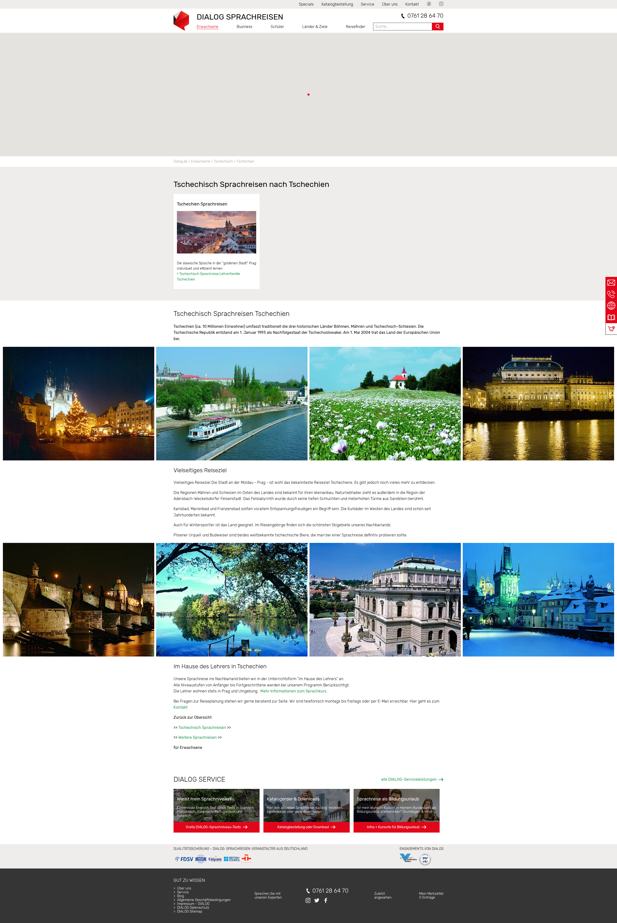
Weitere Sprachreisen (197, 737)
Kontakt (412, 4)
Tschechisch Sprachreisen (202, 727)
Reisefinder (355, 26)
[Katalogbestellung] (611, 317)
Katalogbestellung (337, 4)
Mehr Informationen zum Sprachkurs (292, 691)
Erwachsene (207, 26)
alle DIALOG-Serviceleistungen (409, 779)
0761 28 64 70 (425, 16)
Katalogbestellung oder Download (303, 827)
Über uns (390, 4)
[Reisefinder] (611, 306)
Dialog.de (181, 161)
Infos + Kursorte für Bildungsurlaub (393, 827)
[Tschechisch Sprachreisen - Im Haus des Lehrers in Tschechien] (216, 232)
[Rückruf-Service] (611, 294)
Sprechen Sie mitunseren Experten (268, 896)
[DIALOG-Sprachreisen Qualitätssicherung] (213, 863)
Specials (306, 4)
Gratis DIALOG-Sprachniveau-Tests (213, 827)
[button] (308, 94)
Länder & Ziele (315, 26)
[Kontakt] (611, 282)
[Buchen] (611, 329)
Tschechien (245, 161)
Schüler (277, 26)
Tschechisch (223, 161)
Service (367, 4)
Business (244, 26)
